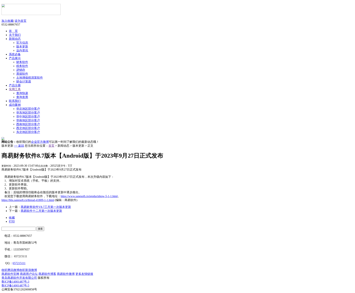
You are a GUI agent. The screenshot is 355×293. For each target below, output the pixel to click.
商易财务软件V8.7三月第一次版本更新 (46, 206)
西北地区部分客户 (28, 128)
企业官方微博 (40, 141)
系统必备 (15, 54)
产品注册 (15, 85)
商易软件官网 (10, 273)
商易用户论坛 (29, 273)
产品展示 (15, 58)
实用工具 (15, 89)
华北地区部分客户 (28, 108)
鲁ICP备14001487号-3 (15, 281)
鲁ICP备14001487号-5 (15, 285)
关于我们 (15, 34)
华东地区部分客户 (28, 112)
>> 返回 (19, 145)
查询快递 (22, 93)
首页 (51, 145)
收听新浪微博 (28, 270)
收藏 (12, 217)
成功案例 (15, 104)
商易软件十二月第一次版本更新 (41, 210)
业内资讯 (22, 50)
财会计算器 (23, 81)
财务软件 (22, 62)
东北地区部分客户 (28, 132)
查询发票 (22, 97)
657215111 (19, 263)
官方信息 (22, 42)
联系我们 (15, 100)
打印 (12, 221)
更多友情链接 (84, 273)
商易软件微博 (66, 273)
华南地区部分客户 (28, 120)
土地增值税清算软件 (29, 77)
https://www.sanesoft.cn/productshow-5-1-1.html (89, 196)
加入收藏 (7, 20)
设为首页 (20, 20)
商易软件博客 (47, 273)
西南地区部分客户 (28, 124)
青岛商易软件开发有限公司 (19, 277)
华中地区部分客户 (28, 116)
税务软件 (22, 66)
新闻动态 (15, 38)
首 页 (13, 31)
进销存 (20, 69)
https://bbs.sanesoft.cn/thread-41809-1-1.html (27, 200)
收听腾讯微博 (10, 270)
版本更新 (22, 46)
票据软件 (22, 73)
